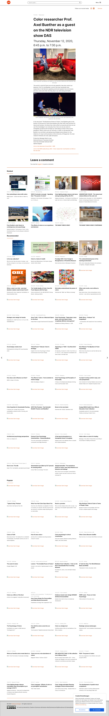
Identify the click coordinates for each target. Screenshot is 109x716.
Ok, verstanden (97, 709)
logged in (40, 164)
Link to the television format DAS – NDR (44, 146)
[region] (89, 703)
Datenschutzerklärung (80, 704)
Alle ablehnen (82, 709)
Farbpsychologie (16, 704)
